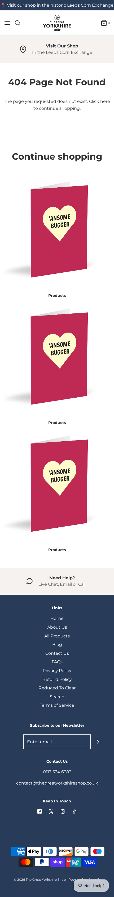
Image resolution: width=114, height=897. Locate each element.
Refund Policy (57, 679)
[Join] (98, 741)
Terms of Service (57, 705)
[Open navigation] (7, 23)
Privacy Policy (57, 670)
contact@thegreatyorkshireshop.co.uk (57, 783)
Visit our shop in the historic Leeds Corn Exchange (60, 5)
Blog (57, 644)
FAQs (57, 661)
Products (57, 295)
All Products (57, 636)
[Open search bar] (19, 23)
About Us (57, 627)
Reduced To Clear (57, 687)
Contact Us (57, 653)
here (105, 101)
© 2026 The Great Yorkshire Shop (40, 880)
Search (57, 696)
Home (57, 618)
